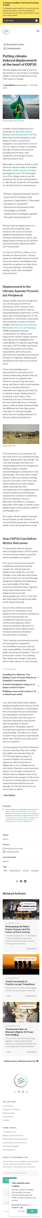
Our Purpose (8, 1106)
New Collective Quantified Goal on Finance (21, 811)
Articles (6, 839)
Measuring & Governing (14, 849)
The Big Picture (9, 1132)
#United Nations (15, 871)
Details (22, 1211)
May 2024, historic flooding (22, 170)
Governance (8, 1117)
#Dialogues (34, 871)
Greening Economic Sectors (15, 1143)
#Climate (26, 871)
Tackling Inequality (12, 852)
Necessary (20, 1205)
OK (32, 1211)
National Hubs (9, 1113)
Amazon (6, 861)
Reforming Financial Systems (15, 1139)
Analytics (16, 1207)
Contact (6, 1120)
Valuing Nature (9, 1150)
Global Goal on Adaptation (23, 813)
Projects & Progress (11, 1109)
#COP (5, 871)
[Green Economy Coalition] (6, 31)
